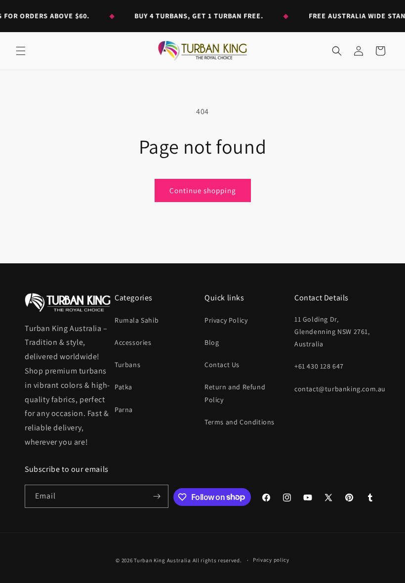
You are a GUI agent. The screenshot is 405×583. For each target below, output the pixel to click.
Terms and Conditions (239, 421)
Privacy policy (271, 559)
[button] (21, 51)
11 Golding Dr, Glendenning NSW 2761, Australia (332, 331)
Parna (124, 409)
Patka (123, 386)
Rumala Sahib (137, 320)
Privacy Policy (225, 320)
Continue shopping (202, 190)
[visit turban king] (68, 302)
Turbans (127, 364)
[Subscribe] (157, 496)
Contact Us (222, 364)
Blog (211, 342)
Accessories (133, 342)
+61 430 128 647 (319, 366)
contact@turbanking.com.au (340, 388)
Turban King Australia (162, 560)
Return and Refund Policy (234, 393)
